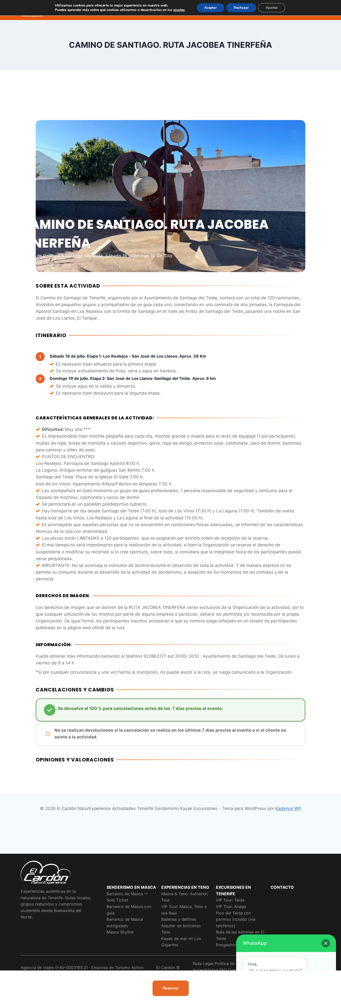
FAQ (223, 969)
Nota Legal (203, 963)
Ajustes (272, 7)
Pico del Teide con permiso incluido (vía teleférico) (235, 919)
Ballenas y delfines (178, 919)
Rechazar (241, 7)
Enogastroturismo (233, 944)
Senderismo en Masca (131, 887)
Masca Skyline (120, 931)
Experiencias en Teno (185, 887)
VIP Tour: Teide (230, 899)
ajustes (179, 10)
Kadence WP (288, 808)
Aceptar (210, 7)
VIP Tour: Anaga (231, 906)
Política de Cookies (233, 963)
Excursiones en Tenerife (233, 890)
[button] (326, 943)
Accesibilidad (205, 969)
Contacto (282, 887)
